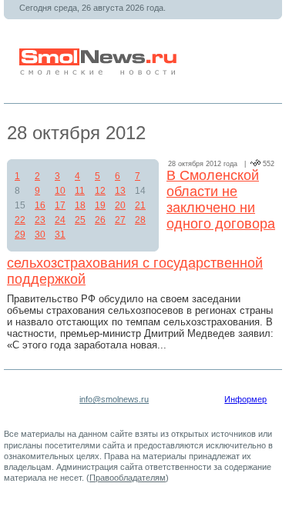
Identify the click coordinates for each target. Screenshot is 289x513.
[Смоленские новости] (99, 71)
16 (40, 205)
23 (40, 220)
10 (60, 190)
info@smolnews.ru (114, 399)
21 (140, 205)
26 (100, 220)
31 (60, 234)
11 (80, 190)
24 (60, 220)
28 (140, 220)
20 (120, 205)
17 (60, 205)
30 (40, 234)
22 (20, 220)
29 (20, 234)
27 (120, 220)
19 (100, 205)
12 (100, 190)
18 (80, 205)
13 (120, 190)
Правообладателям (127, 477)
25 (80, 220)
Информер (245, 399)
